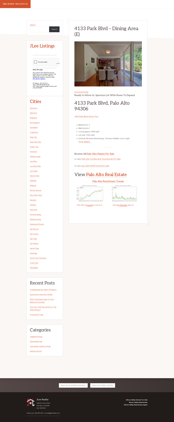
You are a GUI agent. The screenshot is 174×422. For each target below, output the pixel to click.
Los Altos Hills (35, 166)
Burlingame (35, 123)
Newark (33, 200)
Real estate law (36, 342)
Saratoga (33, 253)
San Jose (33, 239)
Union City (34, 263)
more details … (84, 142)
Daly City (33, 137)
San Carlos (34, 234)
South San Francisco (38, 258)
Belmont (33, 113)
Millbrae (33, 181)
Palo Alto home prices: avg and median (89, 205)
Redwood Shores (37, 224)
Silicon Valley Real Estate (138, 402)
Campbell (34, 128)
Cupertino (34, 132)
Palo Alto (33, 210)
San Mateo (34, 244)
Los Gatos (34, 171)
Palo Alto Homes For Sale (100, 153)
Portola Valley (35, 215)
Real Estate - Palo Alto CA (15, 4)
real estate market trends (40, 346)
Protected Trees (36, 315)
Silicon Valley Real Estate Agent (135, 405)
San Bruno (34, 229)
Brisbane (33, 118)
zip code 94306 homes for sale (95, 166)
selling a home (36, 351)
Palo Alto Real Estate (106, 174)
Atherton (33, 108)
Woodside (34, 268)
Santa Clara (34, 248)
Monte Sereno (35, 190)
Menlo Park (34, 176)
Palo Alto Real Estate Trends (108, 181)
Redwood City (35, 219)
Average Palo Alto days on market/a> (123, 205)
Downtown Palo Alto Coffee (41, 295)
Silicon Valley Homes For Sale (136, 400)
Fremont (33, 152)
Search (33, 25)
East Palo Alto (35, 142)
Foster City (34, 147)
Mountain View (36, 195)
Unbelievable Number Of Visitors (43, 290)
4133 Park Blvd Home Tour (86, 116)
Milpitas (33, 186)
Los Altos (33, 161)
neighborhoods (36, 337)
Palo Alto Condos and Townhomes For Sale (101, 159)
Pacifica (33, 205)
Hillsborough (35, 157)
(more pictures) (81, 92)
